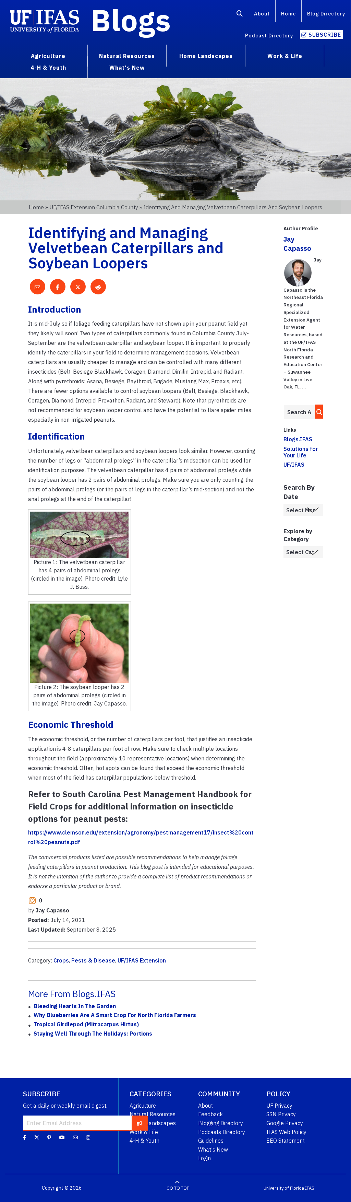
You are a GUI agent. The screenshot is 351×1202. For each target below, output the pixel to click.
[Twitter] (36, 1137)
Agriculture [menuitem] (48, 55)
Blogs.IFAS (297, 439)
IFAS (309, 1188)
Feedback (210, 1114)
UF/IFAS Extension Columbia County (93, 207)
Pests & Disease (93, 960)
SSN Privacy (281, 1114)
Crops (61, 960)
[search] (317, 412)
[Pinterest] (49, 1137)
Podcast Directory (269, 35)
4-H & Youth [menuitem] (48, 67)
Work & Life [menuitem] (284, 55)
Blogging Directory (220, 1123)
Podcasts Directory (221, 1132)
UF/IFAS (293, 464)
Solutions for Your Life (300, 452)
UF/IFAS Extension (142, 960)
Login (204, 1158)
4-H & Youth (144, 1140)
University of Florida (284, 1188)
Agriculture (143, 1105)
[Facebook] (24, 1137)
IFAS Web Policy (286, 1132)
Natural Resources (153, 1114)
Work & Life (144, 1132)
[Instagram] (88, 1137)
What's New (213, 1149)
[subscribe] (139, 1123)
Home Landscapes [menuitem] (206, 55)
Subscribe (324, 34)
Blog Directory (326, 13)
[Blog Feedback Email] (75, 1137)
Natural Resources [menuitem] (127, 55)
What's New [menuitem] (127, 67)
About (262, 13)
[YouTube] (62, 1137)
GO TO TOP (178, 1188)
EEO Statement (285, 1140)
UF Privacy (279, 1105)
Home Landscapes (153, 1123)
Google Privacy (284, 1123)
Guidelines (210, 1140)
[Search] (240, 15)
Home (288, 13)
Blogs (130, 19)
